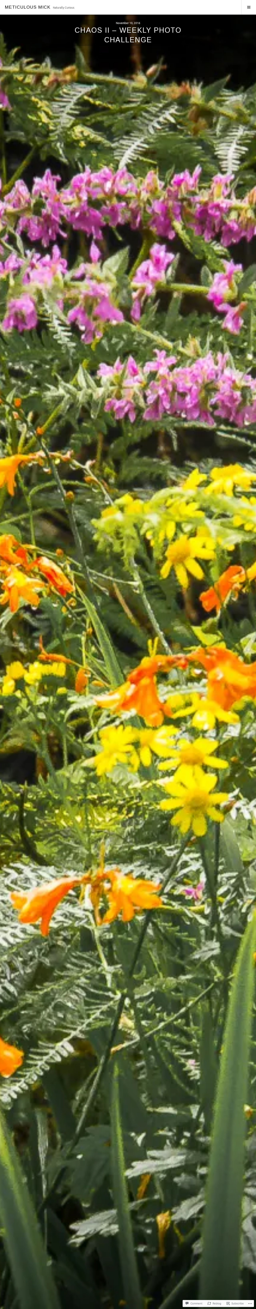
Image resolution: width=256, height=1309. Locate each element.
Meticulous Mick (28, 7)
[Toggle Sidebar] (248, 7)
